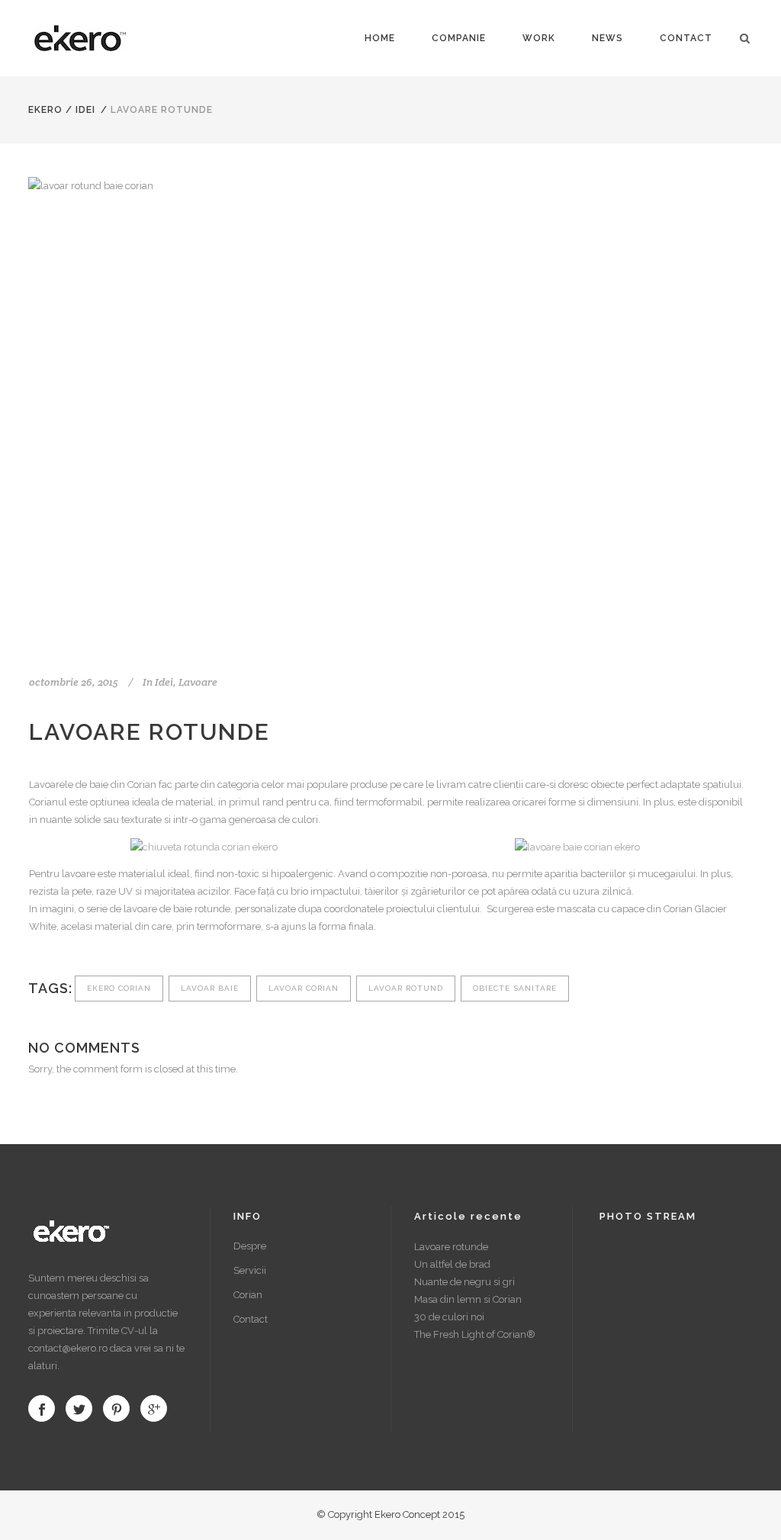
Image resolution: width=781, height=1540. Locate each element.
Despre (249, 1246)
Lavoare (197, 682)
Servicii (249, 1270)
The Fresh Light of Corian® (474, 1334)
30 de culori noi (449, 1317)
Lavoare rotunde (451, 1246)
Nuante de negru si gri (464, 1282)
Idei (85, 109)
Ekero (45, 109)
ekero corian (119, 988)
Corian (247, 1294)
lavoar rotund (405, 988)
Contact (250, 1319)
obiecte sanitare (515, 988)
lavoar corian (303, 988)
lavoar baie (210, 988)
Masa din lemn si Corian (468, 1299)
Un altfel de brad (452, 1264)
